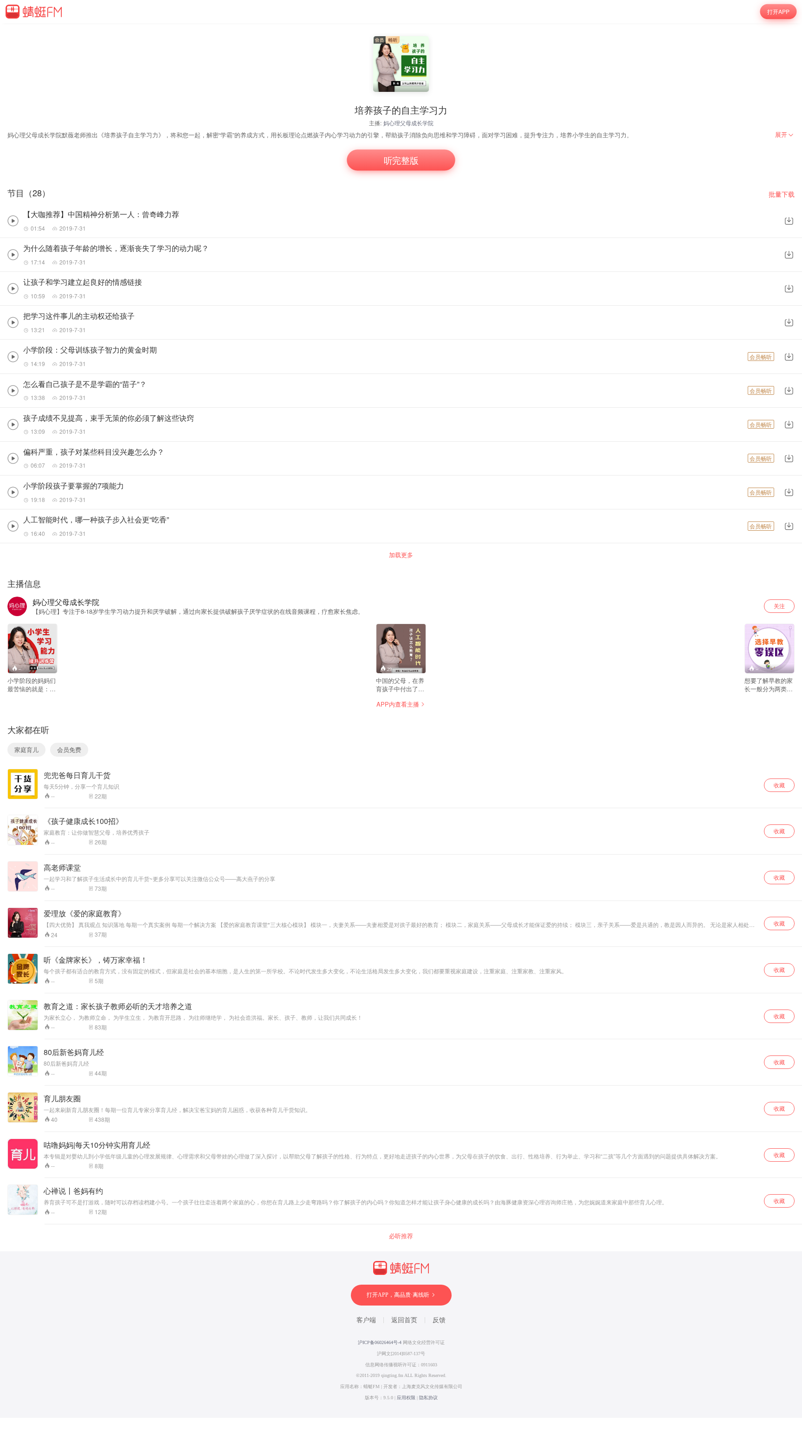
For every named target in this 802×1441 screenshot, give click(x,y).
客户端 (366, 1320)
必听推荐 (401, 1236)
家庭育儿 (26, 749)
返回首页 (404, 1320)
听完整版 (401, 160)
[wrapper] (401, 720)
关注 (779, 606)
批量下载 (782, 194)
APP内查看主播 (397, 704)
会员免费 (69, 749)
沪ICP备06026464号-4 (379, 1342)
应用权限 (406, 1397)
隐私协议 (428, 1397)
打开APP (778, 11)
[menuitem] (785, 134)
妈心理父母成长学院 (408, 123)
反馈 (439, 1320)
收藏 (779, 785)
